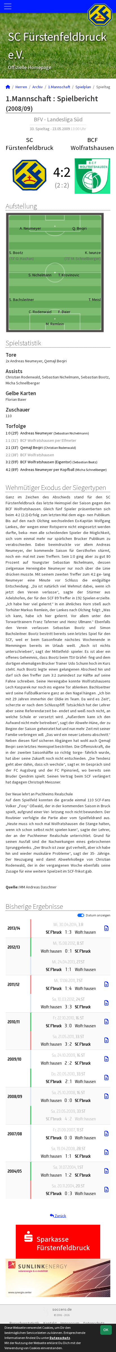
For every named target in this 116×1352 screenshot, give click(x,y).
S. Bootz (16, 252)
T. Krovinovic (68, 274)
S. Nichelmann (40, 274)
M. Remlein (55, 323)
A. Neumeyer (30, 228)
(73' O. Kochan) (21, 258)
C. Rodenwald (40, 311)
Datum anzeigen (98, 915)
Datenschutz (60, 1338)
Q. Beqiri (79, 228)
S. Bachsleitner (21, 299)
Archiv (37, 86)
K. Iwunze (93, 252)
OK (105, 1329)
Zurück (60, 1215)
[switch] (80, 915)
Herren (21, 86)
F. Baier (64, 311)
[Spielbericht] (106, 928)
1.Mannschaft (59, 86)
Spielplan (83, 86)
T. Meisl (95, 299)
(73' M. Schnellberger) (82, 258)
